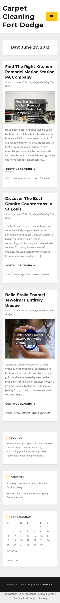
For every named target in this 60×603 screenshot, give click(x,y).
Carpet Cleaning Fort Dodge (23, 16)
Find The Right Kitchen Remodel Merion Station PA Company (29, 72)
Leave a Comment (41, 178)
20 (21, 540)
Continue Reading (19, 169)
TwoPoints (47, 584)
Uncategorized (22, 178)
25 (8, 544)
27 (21, 544)
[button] (52, 16)
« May (9, 560)
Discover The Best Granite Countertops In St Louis (28, 203)
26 (14, 544)
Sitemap (43, 598)
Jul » (16, 560)
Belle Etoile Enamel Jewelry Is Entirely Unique (25, 300)
